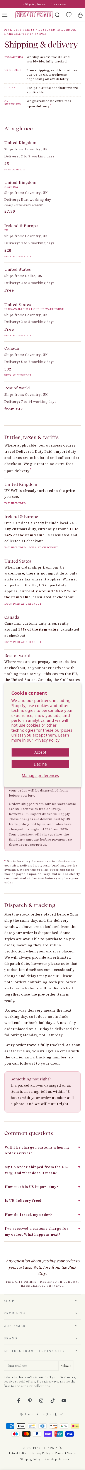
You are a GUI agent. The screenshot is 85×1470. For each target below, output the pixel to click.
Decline (40, 764)
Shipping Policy (30, 1459)
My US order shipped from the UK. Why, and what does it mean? (42, 1170)
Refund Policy (18, 1453)
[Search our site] (57, 15)
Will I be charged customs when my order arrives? (42, 1150)
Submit (66, 1366)
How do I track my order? (42, 1214)
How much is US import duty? (42, 1186)
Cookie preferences (57, 1459)
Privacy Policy (47, 740)
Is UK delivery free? (42, 1200)
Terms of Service (65, 1453)
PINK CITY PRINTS (47, 1448)
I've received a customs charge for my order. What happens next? (42, 1231)
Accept (40, 752)
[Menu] (5, 15)
